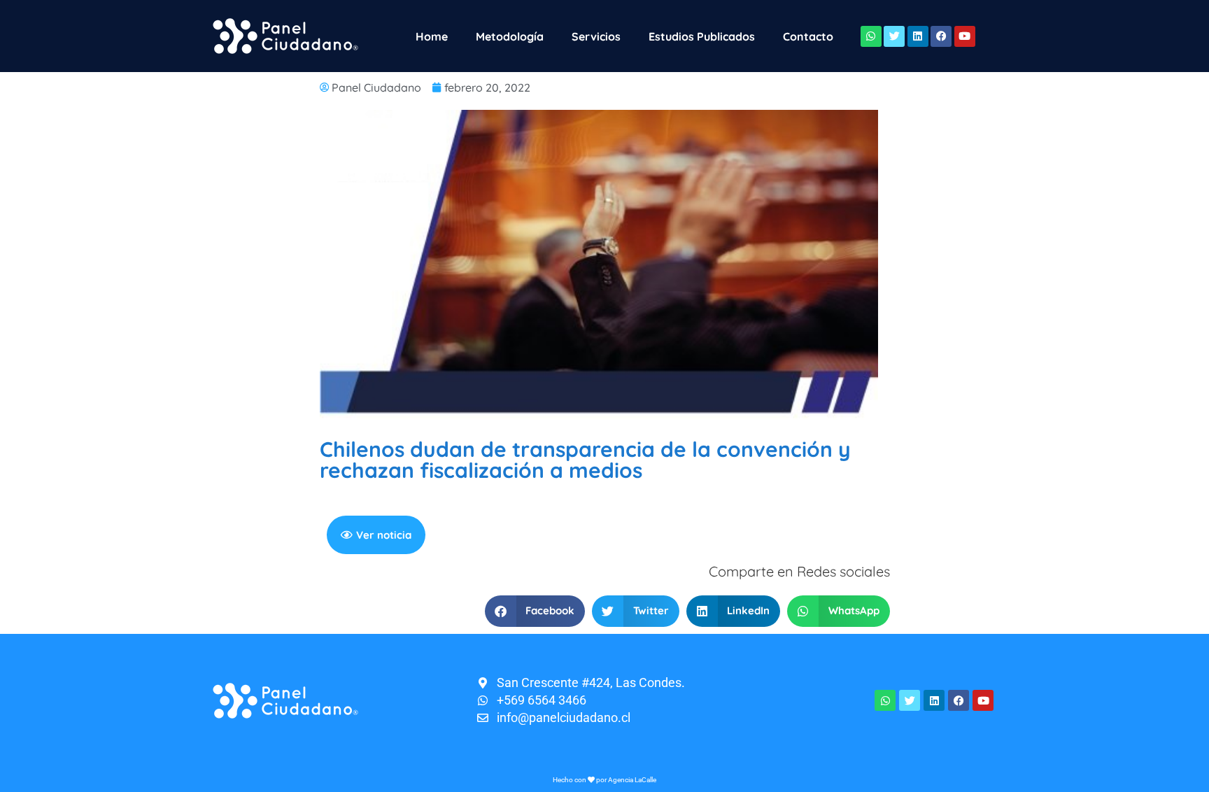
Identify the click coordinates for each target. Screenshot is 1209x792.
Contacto (808, 36)
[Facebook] (941, 36)
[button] (535, 611)
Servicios (596, 36)
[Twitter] (894, 36)
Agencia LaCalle (632, 780)
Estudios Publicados (702, 36)
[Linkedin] (917, 36)
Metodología (510, 36)
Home (432, 36)
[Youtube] (964, 36)
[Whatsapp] (871, 36)
